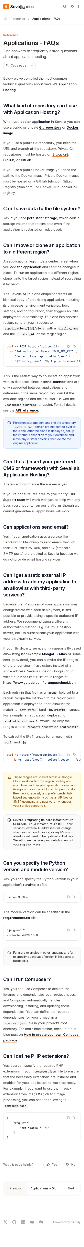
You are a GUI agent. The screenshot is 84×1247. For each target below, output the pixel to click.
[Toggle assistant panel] (72, 6)
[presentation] (42, 353)
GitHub (8, 160)
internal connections (56, 382)
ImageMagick (38, 1094)
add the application (25, 267)
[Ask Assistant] (74, 346)
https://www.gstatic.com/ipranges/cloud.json (39, 683)
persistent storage (42, 218)
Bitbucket (60, 154)
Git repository (50, 127)
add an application (35, 122)
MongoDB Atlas (54, 654)
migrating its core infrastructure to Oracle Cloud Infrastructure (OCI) (43, 822)
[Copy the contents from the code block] (68, 346)
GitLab (26, 160)
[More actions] (79, 6)
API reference (26, 410)
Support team (14, 500)
